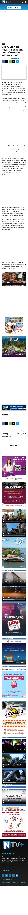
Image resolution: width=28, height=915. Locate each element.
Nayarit (7, 12)
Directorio (4, 884)
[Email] (13, 61)
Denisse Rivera (6, 58)
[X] (6, 61)
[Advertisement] (14, 28)
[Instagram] (6, 875)
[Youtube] (17, 875)
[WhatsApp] (10, 61)
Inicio (3, 12)
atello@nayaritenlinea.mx (15, 865)
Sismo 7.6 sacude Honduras (21, 433)
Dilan (16, 414)
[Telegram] (17, 61)
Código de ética (6, 882)
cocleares (11, 414)
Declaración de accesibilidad (18, 882)
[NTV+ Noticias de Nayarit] (7, 2)
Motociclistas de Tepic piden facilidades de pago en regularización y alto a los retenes (8, 435)
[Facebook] (3, 61)
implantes (21, 414)
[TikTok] (10, 875)
